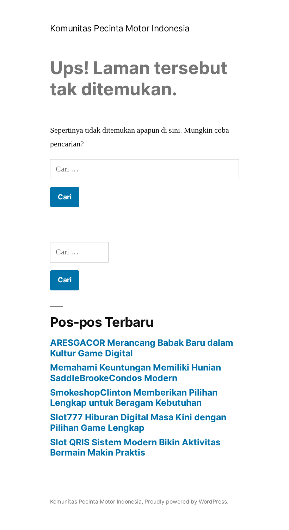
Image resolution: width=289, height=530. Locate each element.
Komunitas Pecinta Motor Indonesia (120, 28)
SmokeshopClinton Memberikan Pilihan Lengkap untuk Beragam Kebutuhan (133, 397)
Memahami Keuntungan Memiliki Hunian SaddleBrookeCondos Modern (135, 372)
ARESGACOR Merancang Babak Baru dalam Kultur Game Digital (141, 348)
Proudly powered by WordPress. (186, 501)
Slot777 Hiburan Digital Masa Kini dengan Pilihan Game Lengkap (138, 422)
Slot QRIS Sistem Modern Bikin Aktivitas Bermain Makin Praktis (135, 447)
